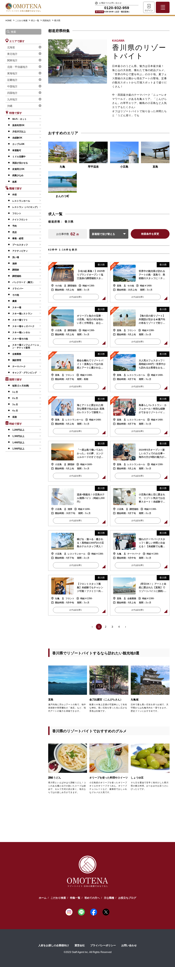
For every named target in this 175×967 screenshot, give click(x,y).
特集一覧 (75, 897)
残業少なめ (17, 175)
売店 (14, 232)
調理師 (15, 269)
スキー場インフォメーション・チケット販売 (25, 346)
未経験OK (17, 137)
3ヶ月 (15, 404)
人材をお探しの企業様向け (53, 945)
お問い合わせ (129, 945)
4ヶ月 (15, 410)
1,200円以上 (18, 430)
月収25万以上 (19, 131)
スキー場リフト (20, 320)
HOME (8, 20)
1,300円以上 (18, 436)
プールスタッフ (20, 244)
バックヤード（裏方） (23, 282)
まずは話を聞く (75, 297)
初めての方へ (92, 897)
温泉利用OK (18, 125)
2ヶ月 (15, 398)
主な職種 (109, 897)
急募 (14, 181)
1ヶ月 (15, 392)
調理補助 (16, 276)
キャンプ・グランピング (24, 372)
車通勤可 (16, 150)
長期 (14, 417)
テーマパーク (19, 366)
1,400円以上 (18, 442)
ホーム (42, 897)
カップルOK (18, 144)
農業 (14, 301)
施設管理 (16, 360)
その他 (15, 295)
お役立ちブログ (127, 897)
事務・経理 (17, 238)
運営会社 (80, 945)
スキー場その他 (20, 338)
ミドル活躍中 (19, 156)
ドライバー (17, 288)
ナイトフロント (20, 219)
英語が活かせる (20, 163)
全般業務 (16, 354)
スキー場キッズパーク (23, 326)
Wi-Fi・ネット (19, 119)
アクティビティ (20, 251)
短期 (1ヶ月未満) (20, 385)
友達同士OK (18, 169)
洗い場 (15, 257)
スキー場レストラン (22, 313)
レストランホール (21, 201)
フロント (16, 213)
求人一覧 (35, 20)
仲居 (14, 194)
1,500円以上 (18, 448)
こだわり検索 (21, 20)
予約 (14, 226)
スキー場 (16, 307)
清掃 (14, 263)
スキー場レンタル (21, 332)
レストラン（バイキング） (25, 207)
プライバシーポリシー (103, 945)
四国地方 (47, 20)
